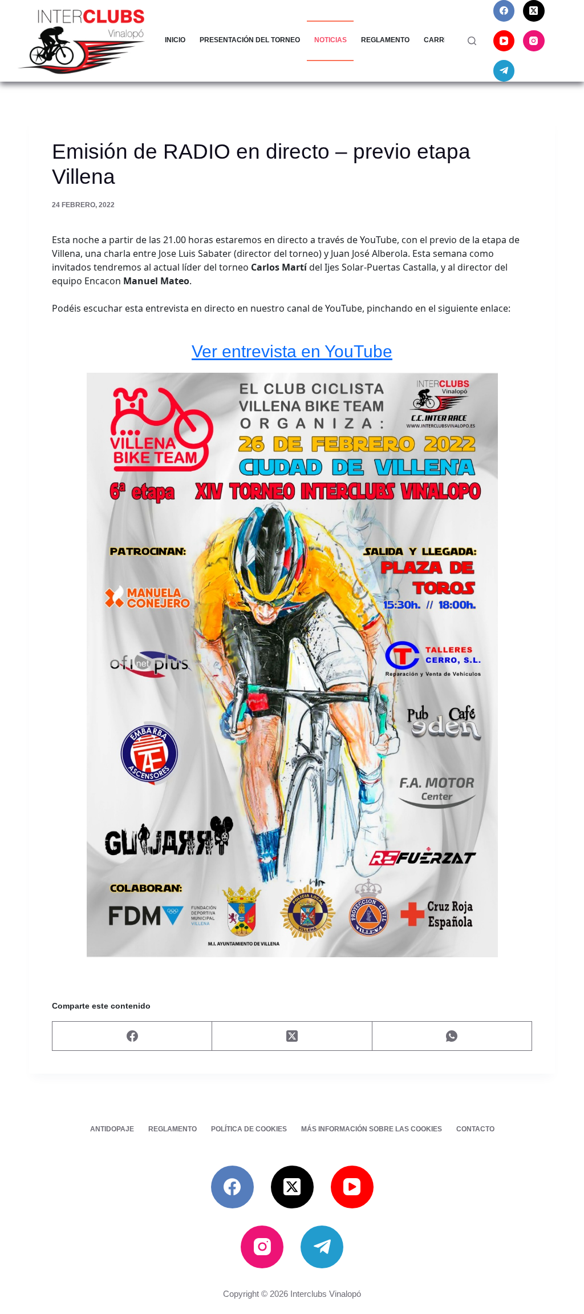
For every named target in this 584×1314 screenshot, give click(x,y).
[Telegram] (504, 71)
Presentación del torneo (250, 40)
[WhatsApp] (452, 1036)
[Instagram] (534, 41)
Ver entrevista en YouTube (292, 351)
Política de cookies (249, 1129)
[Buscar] (472, 41)
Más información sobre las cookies (371, 1129)
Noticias (330, 40)
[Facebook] (504, 11)
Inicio (175, 40)
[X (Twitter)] (534, 11)
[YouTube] (504, 41)
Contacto (475, 1129)
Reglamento (385, 40)
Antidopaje (112, 1129)
